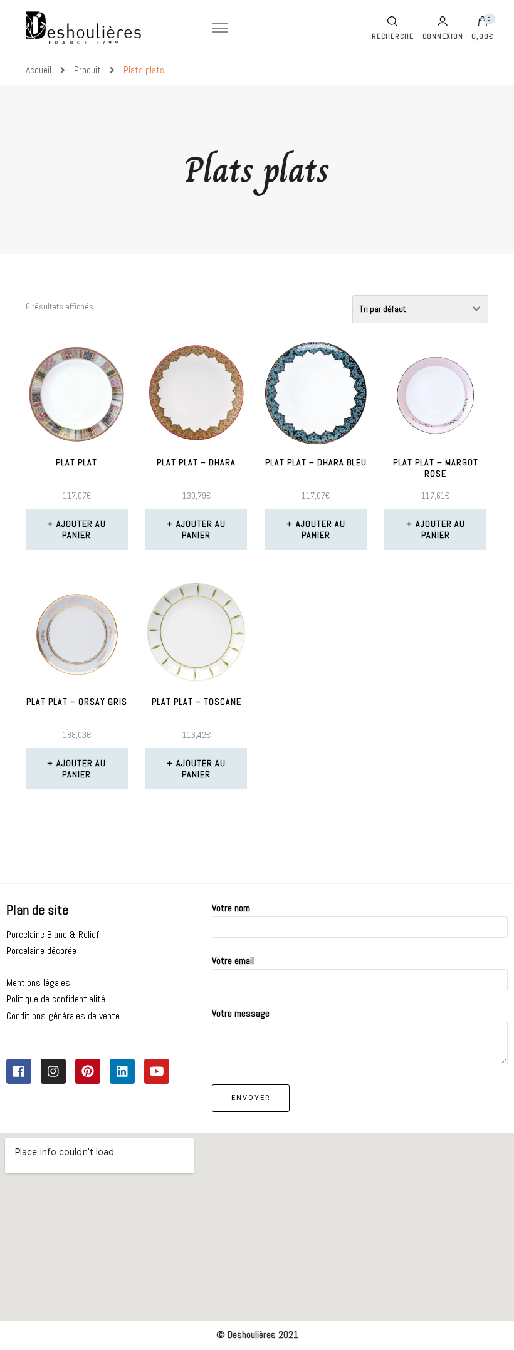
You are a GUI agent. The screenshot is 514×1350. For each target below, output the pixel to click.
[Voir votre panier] (482, 24)
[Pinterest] (87, 1071)
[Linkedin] (122, 1071)
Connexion (442, 35)
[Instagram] (53, 1071)
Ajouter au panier (81, 529)
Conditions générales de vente (63, 1015)
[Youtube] (156, 1071)
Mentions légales (38, 982)
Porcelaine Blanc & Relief (52, 934)
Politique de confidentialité (55, 998)
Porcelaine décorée (41, 950)
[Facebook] (18, 1071)
